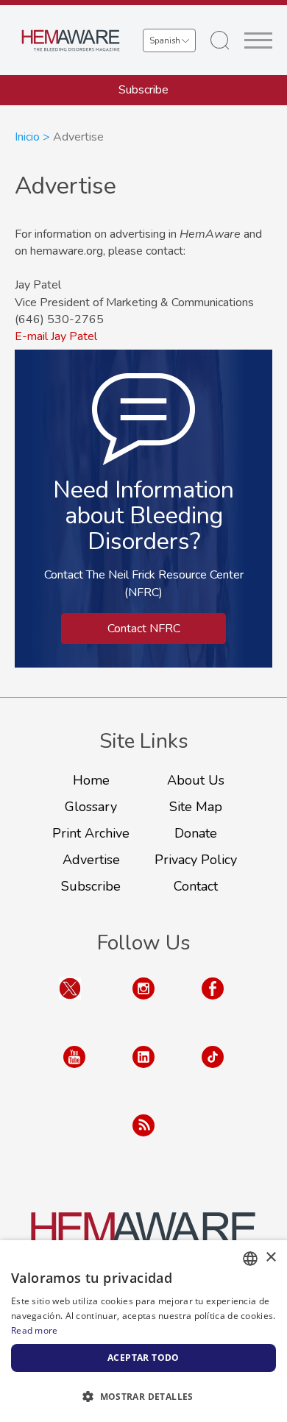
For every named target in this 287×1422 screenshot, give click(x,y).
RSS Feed (143, 1139)
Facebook (213, 1002)
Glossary (91, 807)
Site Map (195, 807)
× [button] (270, 1257)
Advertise (91, 860)
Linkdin (143, 1071)
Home (91, 780)
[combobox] (250, 1258)
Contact (196, 886)
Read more (34, 1330)
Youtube (74, 1071)
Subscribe (143, 90)
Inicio (27, 137)
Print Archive (91, 833)
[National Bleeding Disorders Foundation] (143, 1236)
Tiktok (213, 1071)
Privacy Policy (196, 860)
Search (220, 40)
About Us (195, 780)
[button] (143, 1396)
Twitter (70, 1002)
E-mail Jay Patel (56, 336)
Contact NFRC (143, 628)
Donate (195, 833)
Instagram (143, 1002)
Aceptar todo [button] (143, 1357)
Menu (258, 40)
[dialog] (143, 1331)
